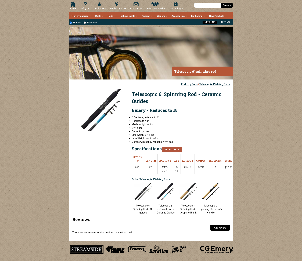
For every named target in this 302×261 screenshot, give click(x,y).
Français (92, 22)
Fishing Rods (189, 84)
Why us (85, 8)
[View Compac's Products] (115, 249)
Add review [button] (220, 227)
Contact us (136, 8)
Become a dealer (156, 8)
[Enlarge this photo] (102, 109)
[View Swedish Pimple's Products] (179, 249)
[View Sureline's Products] (159, 249)
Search (227, 5)
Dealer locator (118, 8)
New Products (216, 16)
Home (73, 8)
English (77, 22)
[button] (171, 149)
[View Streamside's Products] (87, 249)
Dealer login (176, 8)
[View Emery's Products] (137, 249)
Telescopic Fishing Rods (214, 84)
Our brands (100, 8)
